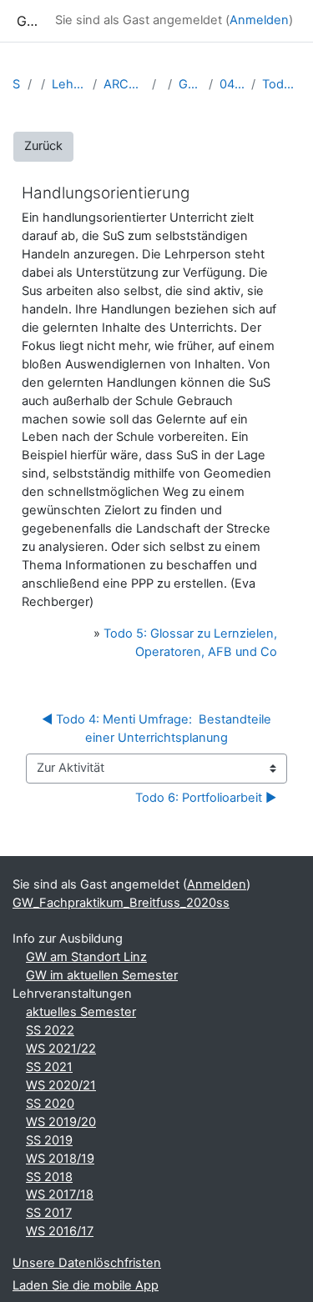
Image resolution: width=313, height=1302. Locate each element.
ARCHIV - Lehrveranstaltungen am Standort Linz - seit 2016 (124, 84)
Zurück (43, 145)
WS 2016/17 (59, 1231)
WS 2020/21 (61, 1085)
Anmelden (259, 20)
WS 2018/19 (60, 1158)
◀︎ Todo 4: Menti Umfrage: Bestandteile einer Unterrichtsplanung (158, 728)
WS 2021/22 (61, 1048)
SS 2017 (49, 1212)
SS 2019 (49, 1140)
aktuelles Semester (81, 1011)
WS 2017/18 (59, 1194)
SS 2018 (49, 1176)
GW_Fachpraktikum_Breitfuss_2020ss (190, 84)
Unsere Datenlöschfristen (87, 1262)
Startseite (17, 84)
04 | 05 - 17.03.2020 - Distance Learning (232, 84)
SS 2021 (49, 1066)
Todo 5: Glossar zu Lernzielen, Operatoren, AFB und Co (281, 84)
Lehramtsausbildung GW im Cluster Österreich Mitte (69, 84)
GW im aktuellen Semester (102, 975)
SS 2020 (50, 1103)
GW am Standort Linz (86, 956)
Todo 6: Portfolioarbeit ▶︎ (205, 797)
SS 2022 (50, 1030)
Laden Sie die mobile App (86, 1285)
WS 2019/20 (61, 1121)
